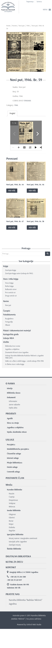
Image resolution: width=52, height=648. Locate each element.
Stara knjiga (9, 283)
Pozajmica (11, 444)
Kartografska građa (11, 334)
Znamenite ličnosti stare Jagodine (16, 352)
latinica (39, 2)
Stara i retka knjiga (10, 279)
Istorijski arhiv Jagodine (18, 541)
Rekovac (12, 506)
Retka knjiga (9, 286)
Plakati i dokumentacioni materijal (17, 330)
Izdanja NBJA (8, 338)
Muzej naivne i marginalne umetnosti (23, 538)
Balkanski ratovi (10, 289)
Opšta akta (13, 408)
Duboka (12, 527)
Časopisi (6, 311)
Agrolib (10, 418)
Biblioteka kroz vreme (12, 346)
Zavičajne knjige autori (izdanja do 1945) (19, 273)
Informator (13, 401)
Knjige (5, 266)
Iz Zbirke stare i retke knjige (14, 364)
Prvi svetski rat (10, 292)
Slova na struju (13, 423)
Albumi (7, 325)
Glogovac (12, 514)
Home (8, 26)
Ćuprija (11, 497)
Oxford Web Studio (34, 624)
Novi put (22, 26)
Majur (11, 524)
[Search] (47, 254)
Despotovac (13, 500)
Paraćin (11, 493)
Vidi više (11, 190)
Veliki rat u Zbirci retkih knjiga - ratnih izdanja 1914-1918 (24, 361)
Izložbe (6, 342)
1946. (28, 26)
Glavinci (12, 517)
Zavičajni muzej (15, 545)
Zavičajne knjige (10, 270)
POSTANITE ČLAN (15, 477)
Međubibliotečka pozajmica (18, 449)
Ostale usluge (12, 467)
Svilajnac (12, 503)
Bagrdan (12, 530)
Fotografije (9, 322)
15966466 (27, 100)
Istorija (9, 388)
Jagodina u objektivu (12, 349)
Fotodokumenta (9, 314)
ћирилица (30, 2)
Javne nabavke (14, 404)
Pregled (12, 113)
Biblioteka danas (13, 393)
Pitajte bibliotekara (14, 463)
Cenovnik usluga (13, 472)
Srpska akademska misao (17, 432)
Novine (14, 26)
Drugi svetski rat (11, 296)
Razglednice (9, 319)
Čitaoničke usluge (14, 453)
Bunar (11, 521)
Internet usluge (13, 458)
